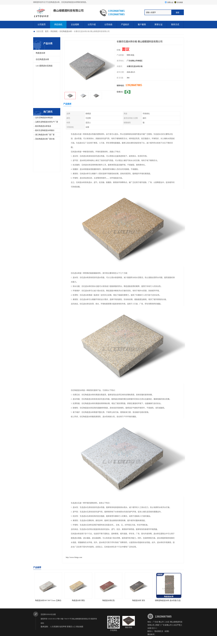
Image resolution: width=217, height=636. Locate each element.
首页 (46, 31)
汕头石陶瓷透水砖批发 (44, 118)
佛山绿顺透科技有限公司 (81, 619)
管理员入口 (71, 627)
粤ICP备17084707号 (64, 619)
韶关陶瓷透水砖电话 (43, 126)
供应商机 (58, 24)
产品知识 (125, 24)
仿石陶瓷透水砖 (66, 31)
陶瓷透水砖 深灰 (78, 600)
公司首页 (42, 24)
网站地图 (79, 627)
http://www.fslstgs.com (74, 557)
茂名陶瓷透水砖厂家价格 (45, 139)
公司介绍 (92, 24)
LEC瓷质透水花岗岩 (44, 66)
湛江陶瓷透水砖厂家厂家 (45, 135)
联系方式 (175, 24)
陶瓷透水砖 (40, 53)
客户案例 (142, 24)
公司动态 (108, 24)
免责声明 (62, 627)
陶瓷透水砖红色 (48, 600)
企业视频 (75, 24)
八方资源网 (54, 627)
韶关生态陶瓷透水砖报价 (45, 130)
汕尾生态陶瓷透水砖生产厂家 (46, 122)
